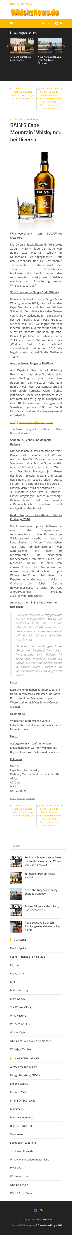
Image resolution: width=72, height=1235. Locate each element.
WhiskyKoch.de (19, 1176)
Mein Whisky (17, 999)
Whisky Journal (18, 1015)
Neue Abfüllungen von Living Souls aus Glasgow (49, 60)
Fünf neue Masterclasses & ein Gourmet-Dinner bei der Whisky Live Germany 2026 (43, 861)
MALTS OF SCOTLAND (23, 1100)
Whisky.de (16, 1168)
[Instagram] (56, 23)
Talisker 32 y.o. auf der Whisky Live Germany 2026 (42, 908)
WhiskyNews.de (44, 1219)
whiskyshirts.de (19, 1185)
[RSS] (60, 23)
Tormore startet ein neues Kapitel (20, 58)
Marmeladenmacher (22, 1117)
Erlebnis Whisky (19, 1084)
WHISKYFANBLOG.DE (22, 1024)
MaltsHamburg (19, 990)
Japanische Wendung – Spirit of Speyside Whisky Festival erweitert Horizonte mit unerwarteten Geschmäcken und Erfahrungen (49, 98)
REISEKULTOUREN (21, 1126)
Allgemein (16, 119)
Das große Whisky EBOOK (25, 1075)
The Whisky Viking (20, 1007)
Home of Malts (19, 1092)
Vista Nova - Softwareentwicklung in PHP (42, 1225)
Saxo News (16, 1134)
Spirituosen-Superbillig (23, 1143)
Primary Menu (22, 3)
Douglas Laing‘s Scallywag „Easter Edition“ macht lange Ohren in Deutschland (23, 93)
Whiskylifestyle (19, 1032)
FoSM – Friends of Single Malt (27, 956)
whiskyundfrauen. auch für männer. (30, 1041)
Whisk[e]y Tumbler (21, 1049)
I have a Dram (18, 973)
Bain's (13, 798)
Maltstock (16, 1109)
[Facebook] (52, 23)
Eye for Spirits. (18, 948)
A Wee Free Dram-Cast (23, 1067)
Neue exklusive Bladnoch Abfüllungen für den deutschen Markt (43, 926)
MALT (13, 982)
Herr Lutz (15, 965)
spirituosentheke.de (21, 1151)
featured (21, 798)
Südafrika (30, 798)
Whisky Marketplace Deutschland (29, 1159)
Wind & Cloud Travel (21, 1193)
